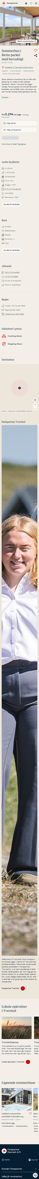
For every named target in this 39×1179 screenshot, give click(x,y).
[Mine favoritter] (31, 3)
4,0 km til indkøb (11, 276)
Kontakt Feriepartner (12, 1169)
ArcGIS (4, 411)
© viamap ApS (11, 411)
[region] (19, 388)
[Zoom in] (35, 405)
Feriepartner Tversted (10, 988)
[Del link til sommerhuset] (35, 55)
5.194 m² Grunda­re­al (13, 189)
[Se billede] (19, 26)
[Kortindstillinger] (35, 400)
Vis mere (5, 97)
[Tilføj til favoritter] (35, 50)
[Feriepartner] (10, 3)
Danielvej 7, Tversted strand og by (19, 67)
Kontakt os (22, 144)
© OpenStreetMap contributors (23, 411)
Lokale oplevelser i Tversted (13, 1062)
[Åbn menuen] (36, 3)
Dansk (7, 1160)
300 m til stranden (12, 272)
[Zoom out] (35, 408)
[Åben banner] (35, 1175)
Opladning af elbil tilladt (14, 314)
